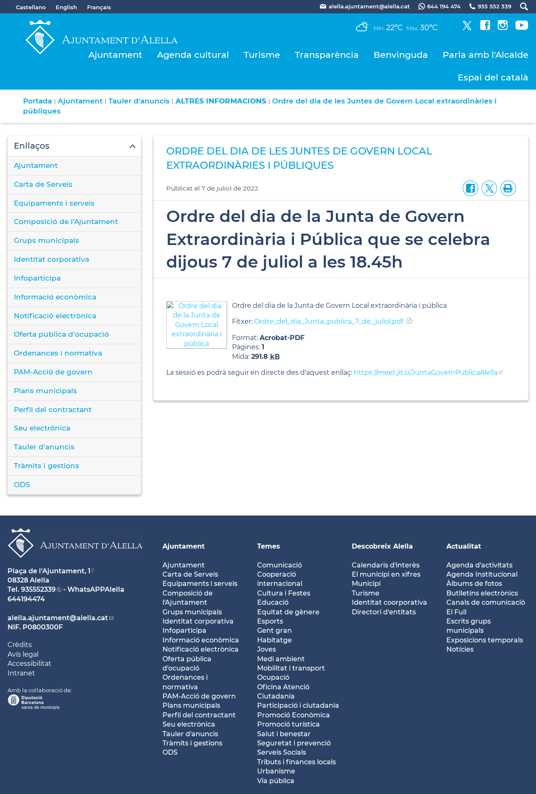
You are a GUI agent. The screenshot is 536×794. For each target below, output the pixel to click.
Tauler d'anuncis (139, 101)
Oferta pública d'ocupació (61, 334)
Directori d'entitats (384, 612)
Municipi (366, 584)
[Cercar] (519, 6)
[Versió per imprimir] (506, 188)
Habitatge (274, 640)
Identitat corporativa (51, 259)
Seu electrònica (42, 428)
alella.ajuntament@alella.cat (58, 618)
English (66, 7)
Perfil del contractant (53, 409)
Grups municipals (46, 240)
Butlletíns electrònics (482, 593)
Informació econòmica (55, 297)
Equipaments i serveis (54, 203)
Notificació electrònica (55, 316)
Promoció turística (288, 724)
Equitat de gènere (288, 612)
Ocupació (273, 677)
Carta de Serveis (43, 184)
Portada (37, 101)
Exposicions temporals (484, 640)
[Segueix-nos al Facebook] (485, 28)
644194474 (26, 599)
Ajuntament (115, 54)
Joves (266, 649)
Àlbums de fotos (474, 584)
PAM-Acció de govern (53, 372)
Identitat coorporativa (389, 602)
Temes (268, 546)
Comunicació (279, 565)
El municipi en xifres (386, 574)
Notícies (460, 649)
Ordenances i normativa (58, 353)
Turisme (262, 54)
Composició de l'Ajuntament (66, 221)
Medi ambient (281, 659)
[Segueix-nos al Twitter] (467, 28)
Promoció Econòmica (293, 715)
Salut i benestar (284, 734)
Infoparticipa (37, 278)
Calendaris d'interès (386, 565)
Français (99, 7)
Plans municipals (45, 391)
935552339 (38, 589)
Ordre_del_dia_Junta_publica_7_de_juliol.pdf (328, 321)
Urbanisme (276, 771)
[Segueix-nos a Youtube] (521, 28)
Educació (273, 602)
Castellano (31, 7)
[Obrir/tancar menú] (74, 146)
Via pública (275, 781)
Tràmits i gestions (46, 465)
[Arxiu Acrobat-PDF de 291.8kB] (196, 324)
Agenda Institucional (482, 574)
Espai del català (493, 77)
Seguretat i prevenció (294, 743)
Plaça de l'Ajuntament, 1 (49, 571)
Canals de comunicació (485, 602)
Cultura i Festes (283, 593)
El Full (456, 612)
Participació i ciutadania (298, 705)
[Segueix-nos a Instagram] (502, 28)
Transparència (327, 54)
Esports (270, 621)
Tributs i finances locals (296, 762)
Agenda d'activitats (479, 565)
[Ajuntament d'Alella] (75, 564)
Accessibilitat (30, 664)
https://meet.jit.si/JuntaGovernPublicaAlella (425, 372)
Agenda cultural (193, 54)
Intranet (21, 673)
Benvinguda (401, 54)
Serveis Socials (281, 752)
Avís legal (23, 654)
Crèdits (20, 645)
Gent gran (274, 630)
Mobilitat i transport (291, 668)
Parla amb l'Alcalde (485, 54)
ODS (22, 484)
